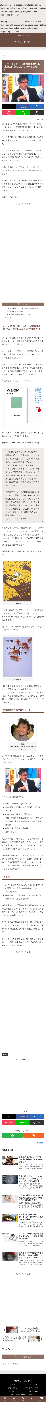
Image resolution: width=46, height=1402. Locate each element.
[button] (37, 112)
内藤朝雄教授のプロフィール (19, 314)
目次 (20, 304)
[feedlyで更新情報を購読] (12, 1135)
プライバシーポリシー (33, 1388)
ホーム (12, 1384)
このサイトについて (12, 1391)
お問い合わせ (12, 1388)
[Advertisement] (23, 231)
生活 (5, 1054)
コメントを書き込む (23, 1357)
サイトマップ (34, 1384)
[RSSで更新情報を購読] (33, 1135)
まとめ (9, 317)
